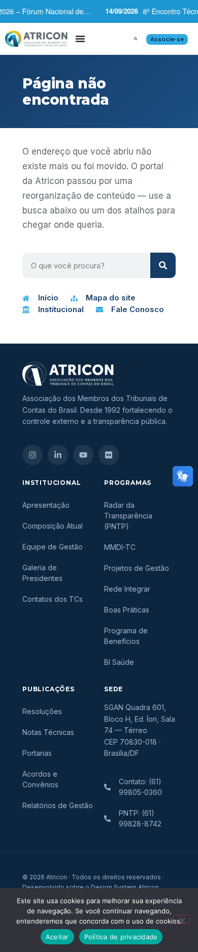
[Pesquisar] (163, 265)
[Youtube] (83, 455)
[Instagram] (32, 455)
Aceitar (57, 937)
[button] (135, 38)
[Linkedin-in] (58, 455)
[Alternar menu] (80, 39)
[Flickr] (108, 455)
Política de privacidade (121, 937)
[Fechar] (181, 919)
